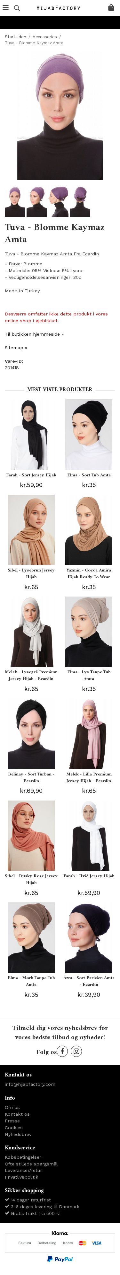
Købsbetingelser (23, 1157)
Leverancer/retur (23, 1170)
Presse (12, 1120)
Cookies (14, 1127)
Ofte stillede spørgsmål (31, 1163)
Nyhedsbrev (18, 1134)
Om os (12, 1107)
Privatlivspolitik (21, 1177)
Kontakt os (17, 1114)
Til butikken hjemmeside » (34, 334)
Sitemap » (16, 347)
